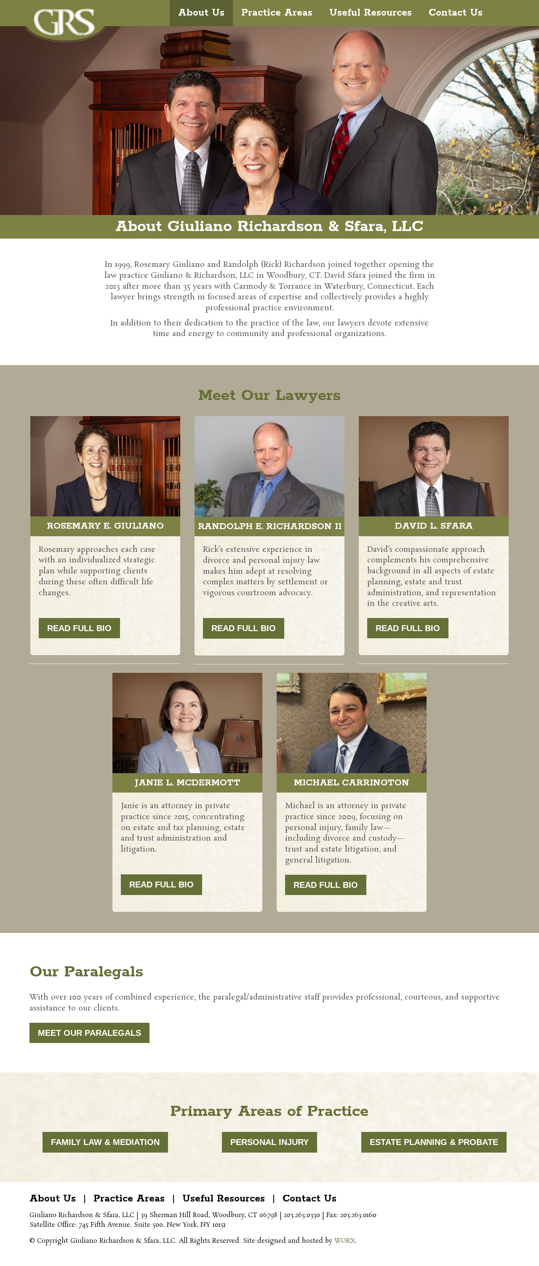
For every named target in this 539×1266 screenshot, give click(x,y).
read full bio (79, 628)
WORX (344, 1240)
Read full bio (326, 885)
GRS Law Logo (65, 21)
